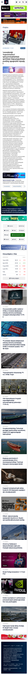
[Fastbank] (14, 175)
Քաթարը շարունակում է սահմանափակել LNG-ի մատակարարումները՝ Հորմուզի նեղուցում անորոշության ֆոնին (13, 461)
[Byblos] (14, 14)
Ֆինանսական (7, 302)
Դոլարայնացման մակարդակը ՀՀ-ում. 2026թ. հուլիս (13, 373)
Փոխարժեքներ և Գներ (10, 254)
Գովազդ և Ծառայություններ (10, 668)
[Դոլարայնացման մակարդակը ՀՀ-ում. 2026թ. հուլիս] (14, 360)
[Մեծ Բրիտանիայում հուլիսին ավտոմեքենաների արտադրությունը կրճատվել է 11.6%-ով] (14, 386)
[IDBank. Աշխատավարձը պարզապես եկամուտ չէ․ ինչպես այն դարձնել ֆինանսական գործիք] (14, 504)
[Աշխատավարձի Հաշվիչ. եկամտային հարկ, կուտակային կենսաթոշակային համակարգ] (16, 2)
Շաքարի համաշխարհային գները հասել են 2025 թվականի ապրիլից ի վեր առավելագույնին (14, 490)
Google (6, 234)
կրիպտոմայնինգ (17, 186)
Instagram (22, 230)
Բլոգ (9, 669)
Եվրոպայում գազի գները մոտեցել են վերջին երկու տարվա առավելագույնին (13, 627)
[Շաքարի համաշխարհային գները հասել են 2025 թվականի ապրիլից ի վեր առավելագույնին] (14, 476)
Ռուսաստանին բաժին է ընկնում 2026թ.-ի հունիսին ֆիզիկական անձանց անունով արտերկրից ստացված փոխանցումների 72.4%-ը (14, 312)
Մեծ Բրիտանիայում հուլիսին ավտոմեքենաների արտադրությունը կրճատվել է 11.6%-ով (12, 401)
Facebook (11, 226)
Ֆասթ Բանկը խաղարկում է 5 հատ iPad (14, 573)
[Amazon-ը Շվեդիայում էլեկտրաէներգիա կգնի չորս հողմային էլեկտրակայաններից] (14, 532)
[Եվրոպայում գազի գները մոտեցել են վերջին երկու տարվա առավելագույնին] (14, 614)
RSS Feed (22, 226)
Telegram (7, 239)
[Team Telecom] (14, 69)
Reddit (14, 239)
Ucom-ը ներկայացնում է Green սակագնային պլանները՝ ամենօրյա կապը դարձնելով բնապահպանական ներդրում (13, 211)
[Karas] (14, 285)
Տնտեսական (6, 392)
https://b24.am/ (7, 657)
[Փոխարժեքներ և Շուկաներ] (19, 2)
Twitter (14, 230)
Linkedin (22, 239)
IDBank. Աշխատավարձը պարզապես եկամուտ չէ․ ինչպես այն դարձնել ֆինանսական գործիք (13, 518)
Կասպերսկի (7, 186)
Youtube (7, 230)
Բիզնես (5, 27)
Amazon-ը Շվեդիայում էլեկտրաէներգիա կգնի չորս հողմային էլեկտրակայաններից (12, 546)
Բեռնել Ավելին (14, 278)
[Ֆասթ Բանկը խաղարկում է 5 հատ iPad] (14, 560)
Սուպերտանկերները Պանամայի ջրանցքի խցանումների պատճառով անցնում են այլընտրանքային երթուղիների (14, 431)
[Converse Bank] (14, 247)
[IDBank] (14, 21)
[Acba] (14, 218)
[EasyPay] (14, 8)
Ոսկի (4, 271)
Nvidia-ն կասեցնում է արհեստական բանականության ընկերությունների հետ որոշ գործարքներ (14, 600)
